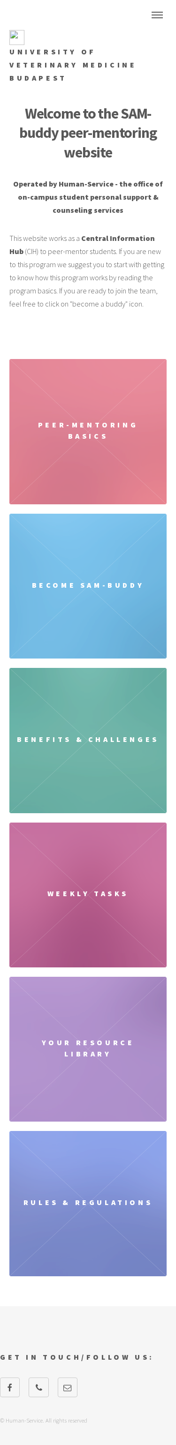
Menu (157, 15)
